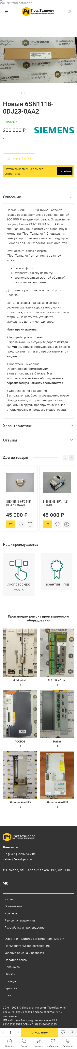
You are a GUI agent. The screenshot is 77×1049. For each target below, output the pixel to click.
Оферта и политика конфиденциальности (34, 939)
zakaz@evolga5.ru (17, 859)
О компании (13, 906)
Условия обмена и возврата (24, 953)
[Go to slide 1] (21, 93)
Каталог (10, 899)
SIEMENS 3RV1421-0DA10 (56, 503)
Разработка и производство (25, 927)
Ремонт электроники (20, 920)
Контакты (11, 913)
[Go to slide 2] (24, 93)
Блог (8, 995)
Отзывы (10, 974)
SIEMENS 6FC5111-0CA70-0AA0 (19, 503)
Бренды (10, 981)
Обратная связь (16, 960)
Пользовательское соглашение (27, 946)
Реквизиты (12, 967)
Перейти (64, 171)
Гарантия (11, 988)
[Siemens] (54, 130)
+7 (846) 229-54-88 (19, 854)
